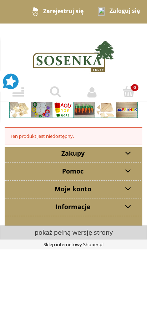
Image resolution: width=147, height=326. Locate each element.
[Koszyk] (128, 92)
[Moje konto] (92, 92)
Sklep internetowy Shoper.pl (73, 244)
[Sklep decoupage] (73, 53)
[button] (18, 92)
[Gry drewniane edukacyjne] (73, 109)
